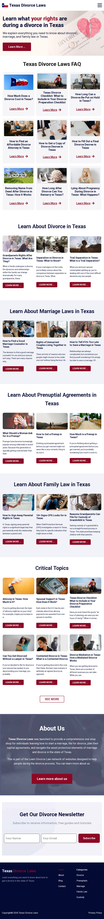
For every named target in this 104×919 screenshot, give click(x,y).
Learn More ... (16, 46)
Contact (62, 886)
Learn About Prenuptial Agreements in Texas (52, 399)
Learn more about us (52, 779)
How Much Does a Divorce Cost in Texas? (18, 97)
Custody (80, 897)
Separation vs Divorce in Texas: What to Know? (49, 259)
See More (52, 699)
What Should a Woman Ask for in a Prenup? (17, 435)
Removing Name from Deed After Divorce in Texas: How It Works (18, 191)
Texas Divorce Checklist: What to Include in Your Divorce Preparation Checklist (52, 97)
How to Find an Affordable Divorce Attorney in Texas (19, 144)
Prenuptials (82, 880)
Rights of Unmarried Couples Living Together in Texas (51, 345)
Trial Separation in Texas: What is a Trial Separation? (85, 259)
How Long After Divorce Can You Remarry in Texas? (52, 191)
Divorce (80, 875)
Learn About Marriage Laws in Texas (52, 311)
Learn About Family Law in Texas (52, 484)
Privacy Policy (95, 913)
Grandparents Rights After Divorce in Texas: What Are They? (17, 258)
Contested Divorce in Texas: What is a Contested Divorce (52, 657)
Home (61, 869)
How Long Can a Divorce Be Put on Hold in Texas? (85, 97)
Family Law (82, 891)
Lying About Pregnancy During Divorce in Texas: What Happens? (85, 191)
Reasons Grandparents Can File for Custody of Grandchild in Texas (85, 517)
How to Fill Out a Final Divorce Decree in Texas (85, 144)
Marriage (81, 886)
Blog (60, 880)
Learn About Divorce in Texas (52, 226)
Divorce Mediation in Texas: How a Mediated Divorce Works (85, 657)
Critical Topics (52, 568)
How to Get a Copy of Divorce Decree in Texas (52, 146)
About (61, 875)
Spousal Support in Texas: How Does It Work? (50, 600)
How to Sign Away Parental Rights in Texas (18, 517)
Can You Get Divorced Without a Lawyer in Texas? (18, 657)
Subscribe (89, 838)
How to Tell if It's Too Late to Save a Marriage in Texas (85, 343)
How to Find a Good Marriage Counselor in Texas (15, 344)
